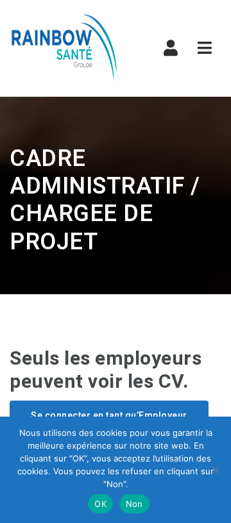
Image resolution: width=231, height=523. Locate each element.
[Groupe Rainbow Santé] (64, 48)
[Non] (215, 469)
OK (100, 504)
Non (134, 504)
